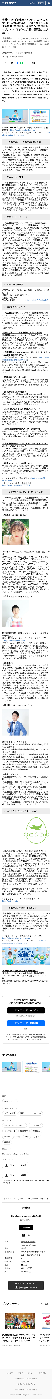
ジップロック (9, 1131)
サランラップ (35, 1125)
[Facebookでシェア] (17, 63)
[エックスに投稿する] (12, 63)
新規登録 (41, 3)
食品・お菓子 (9, 1113)
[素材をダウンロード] (29, 63)
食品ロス (8, 1137)
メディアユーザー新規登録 (26, 1023)
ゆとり (36, 1137)
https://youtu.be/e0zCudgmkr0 (23, 130)
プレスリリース (19, 1199)
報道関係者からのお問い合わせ (26, 1378)
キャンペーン (9, 1101)
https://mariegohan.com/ (14, 641)
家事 (27, 1137)
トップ (6, 1199)
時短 (18, 1137)
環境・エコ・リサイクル (30, 1113)
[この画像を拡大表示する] (11, 1067)
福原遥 (7, 1142)
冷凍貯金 (36, 1131)
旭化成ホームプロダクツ (14, 1125)
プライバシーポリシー (26, 1373)
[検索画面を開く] (49, 3)
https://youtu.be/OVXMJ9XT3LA (16, 485)
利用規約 (42, 1373)
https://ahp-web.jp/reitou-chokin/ (16, 938)
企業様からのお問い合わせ (26, 1384)
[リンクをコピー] (34, 63)
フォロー (26, 1228)
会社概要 (9, 1373)
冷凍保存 (24, 1131)
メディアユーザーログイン (26, 1010)
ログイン (32, 3)
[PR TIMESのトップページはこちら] (10, 3)
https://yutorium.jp (10, 901)
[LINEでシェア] (21, 63)
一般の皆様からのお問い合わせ (26, 1389)
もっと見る (45, 1304)
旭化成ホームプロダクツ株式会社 (26, 1216)
